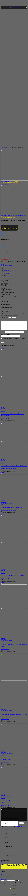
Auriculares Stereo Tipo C (7, 181)
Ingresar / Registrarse (11, 855)
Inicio (2, 147)
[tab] (15, 270)
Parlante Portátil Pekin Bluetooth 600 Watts (13, 575)
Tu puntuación (4, 317)
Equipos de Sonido (7, 147)
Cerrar (2, 861)
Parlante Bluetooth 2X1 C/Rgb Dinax (12, 507)
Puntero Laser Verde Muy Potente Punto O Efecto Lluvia (13, 215)
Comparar (8, 850)
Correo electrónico (5, 334)
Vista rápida (3, 408)
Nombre (3, 332)
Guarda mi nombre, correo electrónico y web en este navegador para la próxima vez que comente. (13, 339)
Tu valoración (4, 320)
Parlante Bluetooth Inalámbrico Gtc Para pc (14, 466)
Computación (4, 468)
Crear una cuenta (4, 879)
